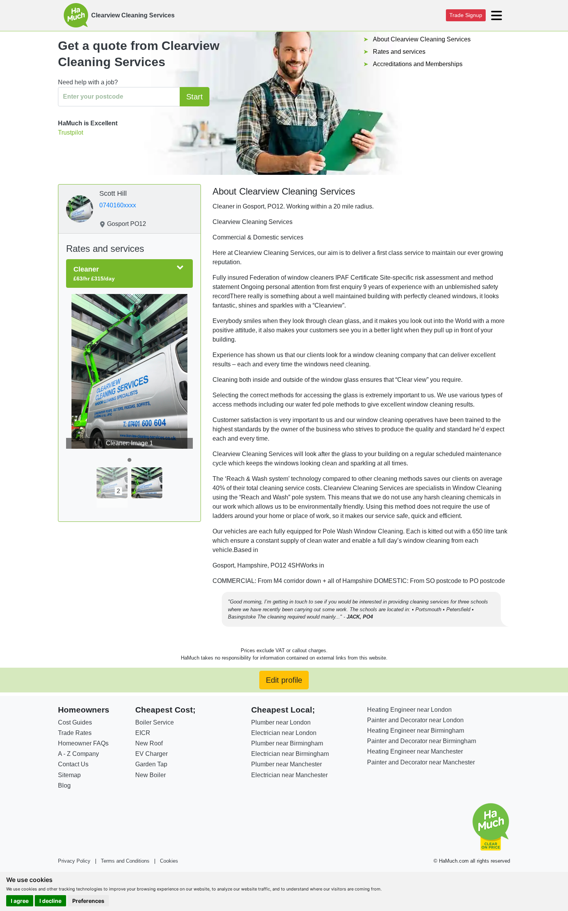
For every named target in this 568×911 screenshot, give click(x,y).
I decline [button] (50, 900)
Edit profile (284, 680)
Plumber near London (281, 722)
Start (194, 96)
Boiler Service (154, 722)
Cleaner (94, 273)
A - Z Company (78, 753)
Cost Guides (75, 722)
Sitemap (69, 775)
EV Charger (151, 753)
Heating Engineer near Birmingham (415, 730)
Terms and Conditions (125, 861)
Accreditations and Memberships (418, 64)
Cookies (169, 861)
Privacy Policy (74, 861)
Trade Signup (465, 15)
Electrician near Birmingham (290, 753)
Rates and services (399, 51)
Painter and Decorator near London (415, 720)
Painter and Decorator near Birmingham (421, 741)
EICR (142, 733)
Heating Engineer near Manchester (415, 751)
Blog (64, 785)
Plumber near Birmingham (287, 743)
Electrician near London (283, 733)
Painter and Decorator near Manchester (421, 762)
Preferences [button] (88, 900)
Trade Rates (75, 733)
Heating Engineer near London (409, 709)
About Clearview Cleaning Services (422, 39)
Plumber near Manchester (286, 764)
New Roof (149, 743)
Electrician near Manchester (289, 775)
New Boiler (150, 775)
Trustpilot (70, 132)
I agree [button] (20, 900)
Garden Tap (151, 764)
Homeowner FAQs (83, 743)
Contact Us (73, 764)
